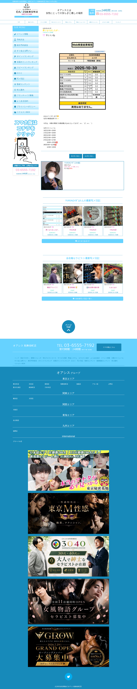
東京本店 (16, 384)
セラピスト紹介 (105, 22)
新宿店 (47, 384)
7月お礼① (92, 230)
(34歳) (48, 32)
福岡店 (15, 431)
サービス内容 (44, 22)
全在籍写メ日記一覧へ (83, 299)
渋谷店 (31, 384)
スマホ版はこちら (109, 347)
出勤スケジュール (93, 22)
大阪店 (15, 409)
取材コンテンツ (22, 84)
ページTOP (68, 326)
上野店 (110, 384)
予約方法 (19, 40)
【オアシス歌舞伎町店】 (74, 686)
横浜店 (15, 398)
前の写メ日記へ (75, 156)
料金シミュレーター (81, 22)
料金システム (68, 22)
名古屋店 (16, 420)
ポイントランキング (24, 56)
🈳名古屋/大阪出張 (92, 287)
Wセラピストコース (56, 22)
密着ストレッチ (36, 358)
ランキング (118, 22)
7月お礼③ (72, 230)
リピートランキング (24, 67)
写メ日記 (19, 79)
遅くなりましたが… (52, 230)
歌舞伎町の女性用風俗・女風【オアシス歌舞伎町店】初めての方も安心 (35, 1)
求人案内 (19, 90)
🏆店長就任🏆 (72, 287)
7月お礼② (113, 230)
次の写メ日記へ (89, 156)
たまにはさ (113, 287)
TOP (19, 22)
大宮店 (31, 398)
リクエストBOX (22, 112)
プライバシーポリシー (24, 106)
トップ (17, 358)
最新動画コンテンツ (103, 361)
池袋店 (78, 384)
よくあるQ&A (21, 101)
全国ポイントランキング (25, 62)
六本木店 (48, 387)
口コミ (18, 73)
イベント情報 (21, 34)
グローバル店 (17, 441)
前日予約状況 (21, 45)
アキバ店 (95, 384)
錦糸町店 (32, 387)
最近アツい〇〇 (52, 287)
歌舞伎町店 (64, 384)
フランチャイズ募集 (24, 95)
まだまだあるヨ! (83, 241)
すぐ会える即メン (23, 51)
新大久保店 (17, 387)
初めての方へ (31, 22)
